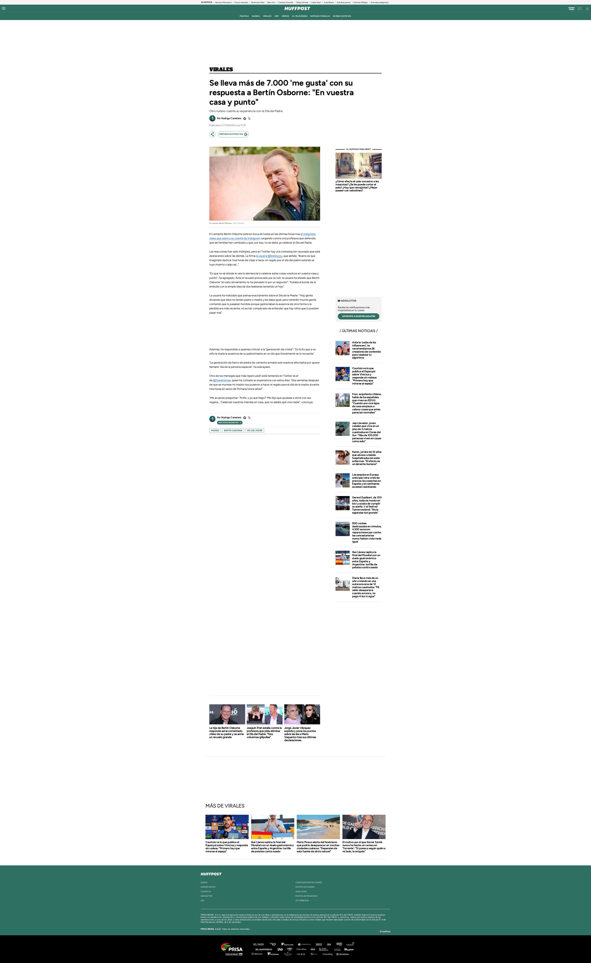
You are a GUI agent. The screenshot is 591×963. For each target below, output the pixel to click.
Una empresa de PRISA (233, 947)
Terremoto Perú (257, 2)
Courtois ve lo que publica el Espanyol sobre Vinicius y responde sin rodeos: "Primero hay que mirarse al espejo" (364, 376)
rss (202, 900)
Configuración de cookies (309, 882)
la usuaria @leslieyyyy (269, 256)
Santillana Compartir (306, 944)
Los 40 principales (275, 944)
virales (267, 16)
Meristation (343, 954)
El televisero (300, 16)
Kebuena (347, 949)
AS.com (329, 944)
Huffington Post (264, 949)
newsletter (207, 896)
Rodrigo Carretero (231, 118)
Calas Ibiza (316, 2)
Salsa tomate (302, 2)
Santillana (289, 944)
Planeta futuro (336, 949)
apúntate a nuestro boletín (358, 316)
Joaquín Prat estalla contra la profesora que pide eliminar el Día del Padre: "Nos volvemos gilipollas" (264, 732)
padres (215, 430)
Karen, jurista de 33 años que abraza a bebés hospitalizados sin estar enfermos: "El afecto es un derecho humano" (366, 458)
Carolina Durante (285, 2)
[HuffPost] (211, 873)
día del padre (254, 430)
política (244, 16)
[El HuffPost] (297, 8)
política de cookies (305, 887)
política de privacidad (306, 896)
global (256, 16)
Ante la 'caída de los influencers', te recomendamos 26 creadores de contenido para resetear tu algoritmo (366, 350)
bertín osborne (233, 430)
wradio (290, 949)
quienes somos (208, 887)
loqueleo (328, 954)
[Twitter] (249, 118)
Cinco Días (302, 949)
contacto (206, 891)
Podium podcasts (289, 954)
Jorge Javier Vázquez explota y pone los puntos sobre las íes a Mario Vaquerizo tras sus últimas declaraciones (300, 734)
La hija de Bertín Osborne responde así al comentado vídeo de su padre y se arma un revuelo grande (226, 732)
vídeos (285, 16)
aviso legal (301, 891)
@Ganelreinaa (222, 380)
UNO (281, 949)
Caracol (350, 944)
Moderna (273, 954)
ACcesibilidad (302, 900)
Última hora (571, 8)
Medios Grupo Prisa (233, 954)
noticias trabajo (320, 16)
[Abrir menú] (4, 8)
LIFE (277, 16)
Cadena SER (319, 944)
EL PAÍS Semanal (325, 949)
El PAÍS (260, 944)
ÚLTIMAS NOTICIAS (342, 16)
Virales (221, 70)
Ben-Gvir (271, 2)
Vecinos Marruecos (223, 2)
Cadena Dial (314, 949)
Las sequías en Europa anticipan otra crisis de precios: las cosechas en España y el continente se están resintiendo (366, 481)
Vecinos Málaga (361, 2)
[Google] (244, 118)
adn (339, 944)
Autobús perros (343, 2)
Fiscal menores (241, 2)
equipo (204, 882)
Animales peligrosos (379, 2)
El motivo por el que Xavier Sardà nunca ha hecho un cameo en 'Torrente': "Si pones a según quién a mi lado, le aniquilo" (364, 846)
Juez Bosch (329, 2)
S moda (315, 954)
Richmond (258, 954)
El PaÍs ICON (302, 954)
